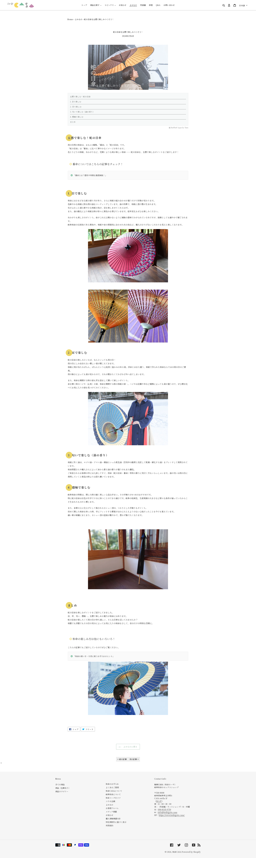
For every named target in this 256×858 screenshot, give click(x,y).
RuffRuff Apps (176, 128)
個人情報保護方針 (113, 818)
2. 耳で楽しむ (75, 106)
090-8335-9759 (164, 809)
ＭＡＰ (159, 801)
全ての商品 (60, 784)
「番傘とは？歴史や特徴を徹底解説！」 (90, 175)
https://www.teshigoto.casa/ (172, 815)
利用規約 (109, 825)
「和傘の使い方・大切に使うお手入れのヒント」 (93, 656)
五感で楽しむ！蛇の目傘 (80, 96)
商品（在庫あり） (62, 788)
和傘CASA (176, 852)
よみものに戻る (130, 746)
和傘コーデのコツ (113, 797)
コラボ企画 (110, 801)
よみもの (78, 19)
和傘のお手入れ (112, 784)
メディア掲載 (111, 811)
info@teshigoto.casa (167, 812)
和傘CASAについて (114, 791)
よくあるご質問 (112, 787)
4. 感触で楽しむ (76, 116)
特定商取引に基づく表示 (116, 822)
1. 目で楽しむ (75, 101)
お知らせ (109, 815)
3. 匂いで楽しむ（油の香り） (82, 111)
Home (70, 19)
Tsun (186, 128)
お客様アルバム (112, 808)
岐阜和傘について (113, 794)
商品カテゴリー (61, 791)
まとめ (73, 122)
